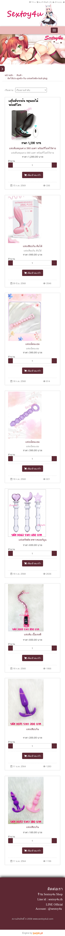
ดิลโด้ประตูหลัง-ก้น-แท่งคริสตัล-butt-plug (27, 78)
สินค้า (19, 75)
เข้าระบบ (58, 2)
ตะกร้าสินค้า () (45, 2)
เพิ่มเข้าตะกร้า (34, 175)
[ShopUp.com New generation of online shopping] (38, 932)
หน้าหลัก (9, 75)
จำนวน (11, 160)
